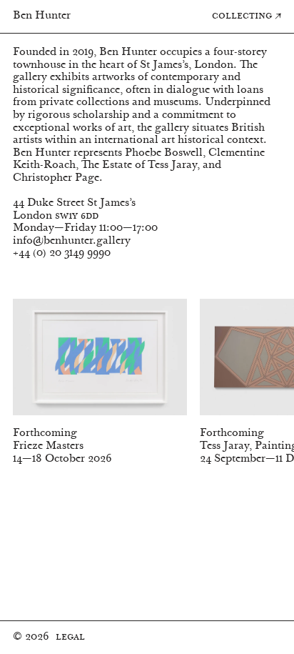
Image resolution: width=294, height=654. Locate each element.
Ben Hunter (42, 16)
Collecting (246, 16)
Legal (70, 637)
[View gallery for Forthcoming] (100, 363)
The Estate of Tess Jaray (139, 165)
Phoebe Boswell (164, 153)
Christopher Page (56, 178)
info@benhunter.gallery (72, 241)
